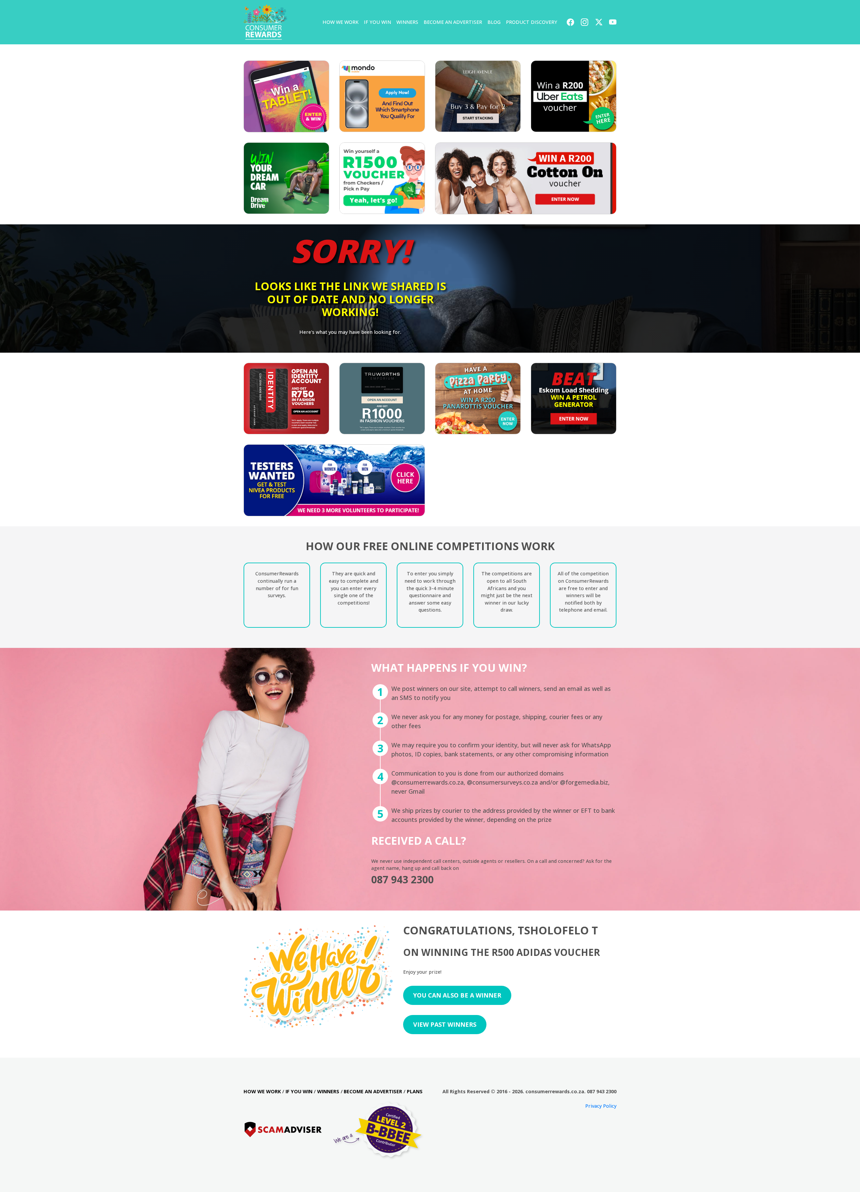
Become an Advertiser (453, 22)
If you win (377, 22)
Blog (494, 22)
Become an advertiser (373, 1091)
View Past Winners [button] (444, 1024)
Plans (415, 1091)
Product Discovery (531, 22)
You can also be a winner (457, 995)
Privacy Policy (600, 1106)
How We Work (340, 22)
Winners (407, 22)
